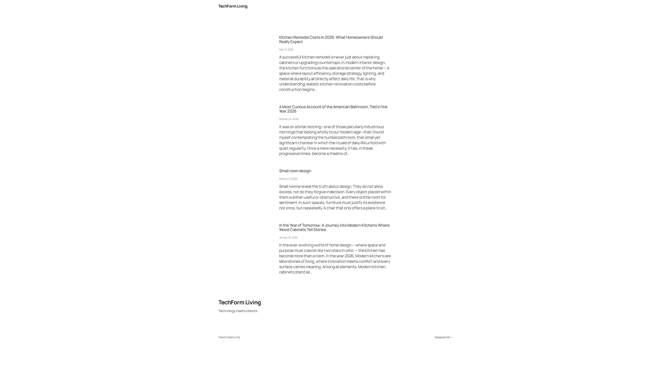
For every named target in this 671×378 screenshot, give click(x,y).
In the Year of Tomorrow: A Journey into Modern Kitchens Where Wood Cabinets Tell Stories (334, 227)
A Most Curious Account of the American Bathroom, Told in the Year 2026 (333, 109)
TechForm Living (233, 6)
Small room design (295, 171)
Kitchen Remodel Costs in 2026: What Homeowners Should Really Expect (331, 39)
